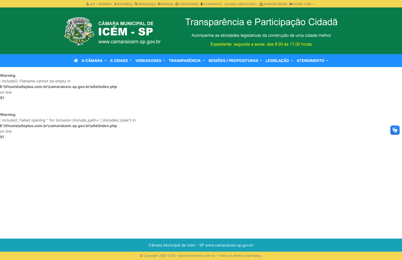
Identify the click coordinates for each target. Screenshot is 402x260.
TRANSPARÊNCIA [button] (185, 60)
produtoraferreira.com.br (196, 255)
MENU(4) (166, 4)
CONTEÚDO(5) (188, 4)
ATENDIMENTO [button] (311, 60)
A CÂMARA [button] (93, 60)
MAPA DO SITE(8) (275, 4)
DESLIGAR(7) (247, 4)
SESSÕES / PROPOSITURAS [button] (233, 60)
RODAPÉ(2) (124, 4)
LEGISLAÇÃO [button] (278, 60)
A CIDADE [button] (119, 60)
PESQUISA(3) (146, 4)
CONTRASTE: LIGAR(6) (220, 4)
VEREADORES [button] (148, 60)
